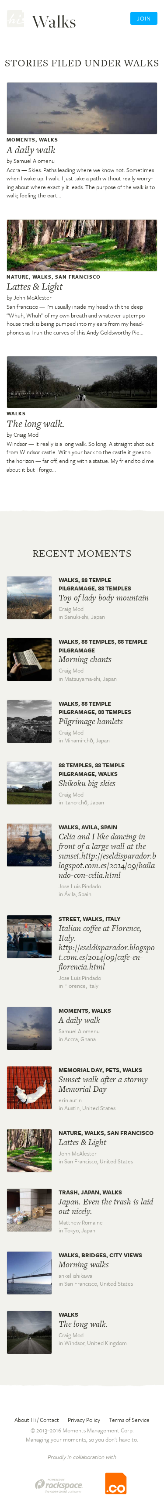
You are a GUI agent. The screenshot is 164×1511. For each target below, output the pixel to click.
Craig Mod (26, 434)
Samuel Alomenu (34, 160)
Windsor (17, 443)
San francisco (22, 306)
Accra (13, 170)
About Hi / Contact (36, 1419)
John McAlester (33, 297)
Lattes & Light (35, 286)
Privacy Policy (84, 1419)
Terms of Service (129, 1419)
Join (144, 18)
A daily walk (31, 150)
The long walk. (35, 424)
